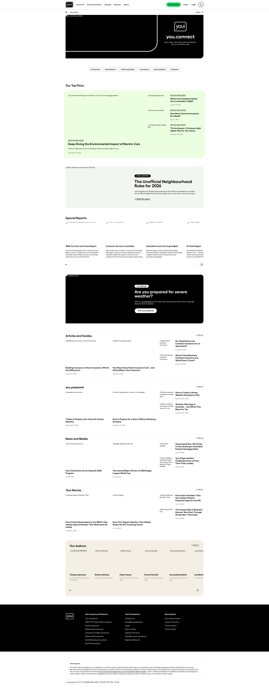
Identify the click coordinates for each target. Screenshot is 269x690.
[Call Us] (200, 4)
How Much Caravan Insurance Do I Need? (184, 114)
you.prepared (146, 302)
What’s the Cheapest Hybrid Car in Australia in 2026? (183, 100)
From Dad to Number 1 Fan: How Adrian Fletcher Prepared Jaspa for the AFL (188, 498)
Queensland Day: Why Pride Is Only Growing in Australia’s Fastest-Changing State (189, 446)
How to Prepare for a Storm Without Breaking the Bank (134, 420)
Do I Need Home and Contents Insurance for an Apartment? (187, 343)
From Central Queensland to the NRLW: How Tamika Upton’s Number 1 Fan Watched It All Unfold (87, 524)
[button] (68, 264)
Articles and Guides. (76, 140)
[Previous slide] (197, 264)
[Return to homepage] (69, 5)
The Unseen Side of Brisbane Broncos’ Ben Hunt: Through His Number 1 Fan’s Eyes (188, 512)
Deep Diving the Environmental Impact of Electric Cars (104, 144)
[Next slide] (201, 264)
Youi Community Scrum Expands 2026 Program (84, 471)
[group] (80, 567)
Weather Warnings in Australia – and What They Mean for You (188, 406)
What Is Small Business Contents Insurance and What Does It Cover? (186, 358)
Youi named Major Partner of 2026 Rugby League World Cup (132, 471)
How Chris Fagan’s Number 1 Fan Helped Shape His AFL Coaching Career (132, 523)
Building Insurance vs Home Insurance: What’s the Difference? (87, 369)
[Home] (66, 12)
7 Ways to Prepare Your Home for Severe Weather (85, 420)
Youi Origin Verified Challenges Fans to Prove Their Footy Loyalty (187, 460)
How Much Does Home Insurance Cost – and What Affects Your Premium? (134, 369)
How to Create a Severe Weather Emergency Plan (187, 393)
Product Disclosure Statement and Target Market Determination (122, 672)
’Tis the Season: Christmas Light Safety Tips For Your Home (185, 129)
